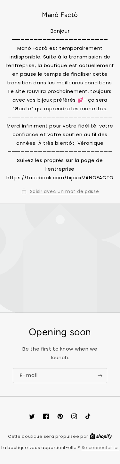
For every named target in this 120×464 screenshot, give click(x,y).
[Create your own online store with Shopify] (101, 436)
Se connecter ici (100, 448)
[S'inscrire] (100, 375)
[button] (60, 192)
